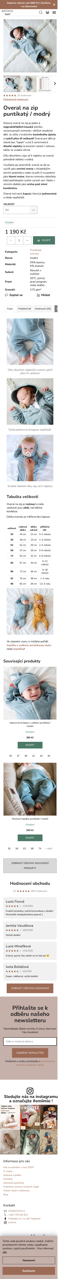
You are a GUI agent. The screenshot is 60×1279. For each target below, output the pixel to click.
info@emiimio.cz (16, 1210)
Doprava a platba (12, 1175)
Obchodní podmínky (13, 1182)
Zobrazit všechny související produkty (30, 866)
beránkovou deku (40, 645)
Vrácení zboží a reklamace (16, 1190)
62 (24, 848)
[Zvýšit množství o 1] (27, 240)
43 (41, 755)
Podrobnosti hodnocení (15, 99)
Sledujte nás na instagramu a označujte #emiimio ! (31, 1099)
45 (49, 755)
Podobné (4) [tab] (24, 308)
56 (17, 848)
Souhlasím (28, 1271)
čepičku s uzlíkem (17, 645)
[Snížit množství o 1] (11, 240)
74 (39, 848)
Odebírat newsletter (30, 1052)
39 (25, 755)
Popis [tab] (10, 308)
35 (10, 755)
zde (4, 1252)
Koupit (46, 240)
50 (9, 848)
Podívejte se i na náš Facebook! (24, 1218)
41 (33, 755)
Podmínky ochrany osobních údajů (21, 1186)
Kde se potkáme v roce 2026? (18, 1167)
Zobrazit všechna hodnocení (30, 988)
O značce (7, 1171)
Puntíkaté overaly (36, 251)
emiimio (12, 1222)
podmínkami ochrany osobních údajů (35, 1063)
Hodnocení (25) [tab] (43, 308)
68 (32, 848)
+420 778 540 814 (18, 1214)
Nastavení (29, 1260)
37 (18, 755)
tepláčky (18, 649)
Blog (5, 1194)
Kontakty (8, 1179)
